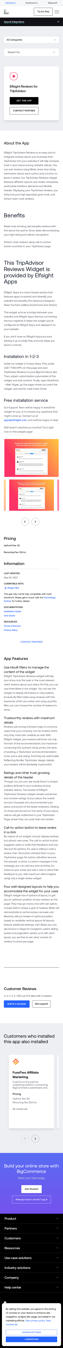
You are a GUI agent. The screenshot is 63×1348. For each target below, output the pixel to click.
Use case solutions (18, 1258)
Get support (41, 1003)
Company (12, 1277)
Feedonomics (31, 3)
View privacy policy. (35, 1320)
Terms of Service (12, 626)
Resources (12, 1248)
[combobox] (31, 52)
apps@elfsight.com (15, 420)
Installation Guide (12, 611)
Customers (13, 1238)
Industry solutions (17, 1268)
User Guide (9, 615)
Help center (13, 1287)
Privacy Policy (10, 630)
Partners (11, 1228)
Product (10, 1218)
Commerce (11, 3)
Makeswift (52, 3)
